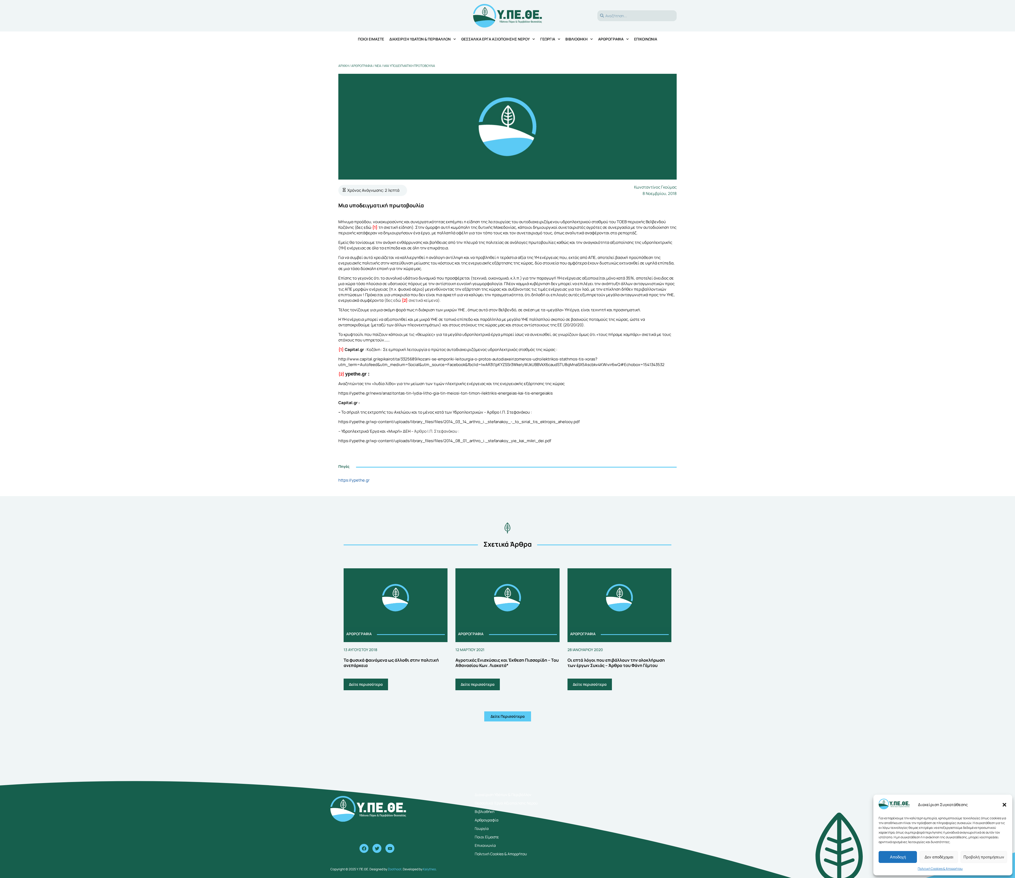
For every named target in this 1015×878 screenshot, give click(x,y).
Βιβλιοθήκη (576, 39)
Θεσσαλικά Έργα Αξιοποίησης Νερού (495, 39)
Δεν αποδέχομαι (939, 857)
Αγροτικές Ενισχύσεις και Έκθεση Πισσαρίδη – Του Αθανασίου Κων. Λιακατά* (507, 662)
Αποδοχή (898, 857)
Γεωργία (547, 39)
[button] (1004, 804)
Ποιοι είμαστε (371, 39)
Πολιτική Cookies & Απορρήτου (940, 868)
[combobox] (637, 15)
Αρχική (343, 65)
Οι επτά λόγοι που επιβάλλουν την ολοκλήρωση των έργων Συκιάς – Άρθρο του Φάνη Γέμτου (616, 662)
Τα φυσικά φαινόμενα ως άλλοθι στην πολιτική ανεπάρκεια (391, 662)
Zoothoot (395, 869)
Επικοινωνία (645, 39)
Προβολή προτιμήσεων (983, 857)
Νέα (378, 65)
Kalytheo (429, 869)
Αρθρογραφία (611, 39)
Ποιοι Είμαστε (487, 836)
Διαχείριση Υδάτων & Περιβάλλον (420, 39)
